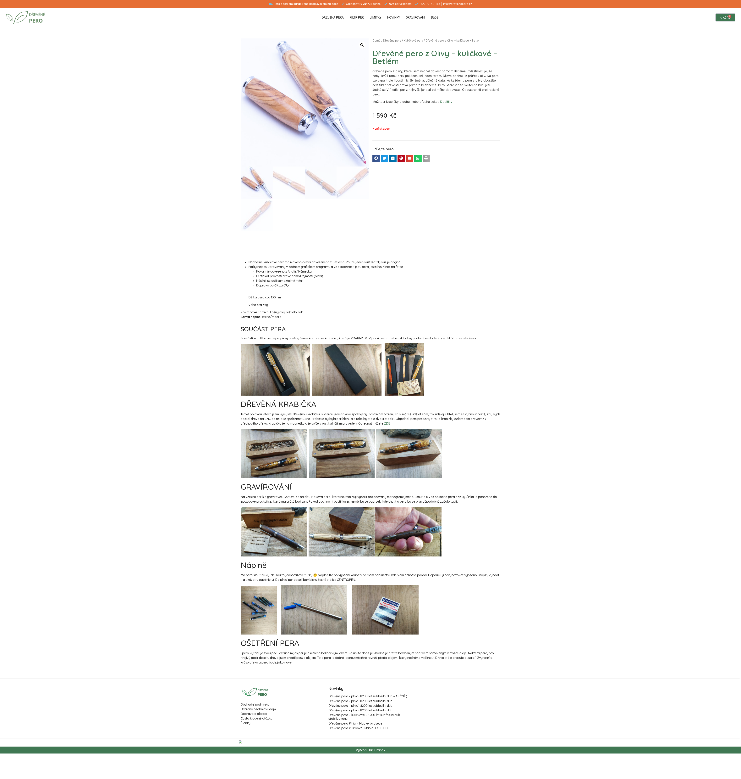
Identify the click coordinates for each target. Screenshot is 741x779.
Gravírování (415, 17)
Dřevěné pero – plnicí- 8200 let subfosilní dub (360, 701)
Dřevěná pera (333, 17)
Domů (376, 40)
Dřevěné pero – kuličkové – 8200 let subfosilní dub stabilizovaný (364, 716)
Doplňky (446, 102)
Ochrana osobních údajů (258, 709)
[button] (376, 158)
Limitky (375, 17)
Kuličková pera (413, 40)
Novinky (393, 17)
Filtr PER (356, 17)
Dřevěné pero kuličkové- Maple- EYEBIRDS (358, 728)
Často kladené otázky (256, 718)
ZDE (387, 423)
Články (245, 723)
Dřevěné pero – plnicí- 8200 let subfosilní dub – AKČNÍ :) (367, 696)
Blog (434, 17)
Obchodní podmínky (255, 704)
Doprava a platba (254, 714)
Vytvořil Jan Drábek (370, 750)
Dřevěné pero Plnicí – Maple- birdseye (355, 723)
